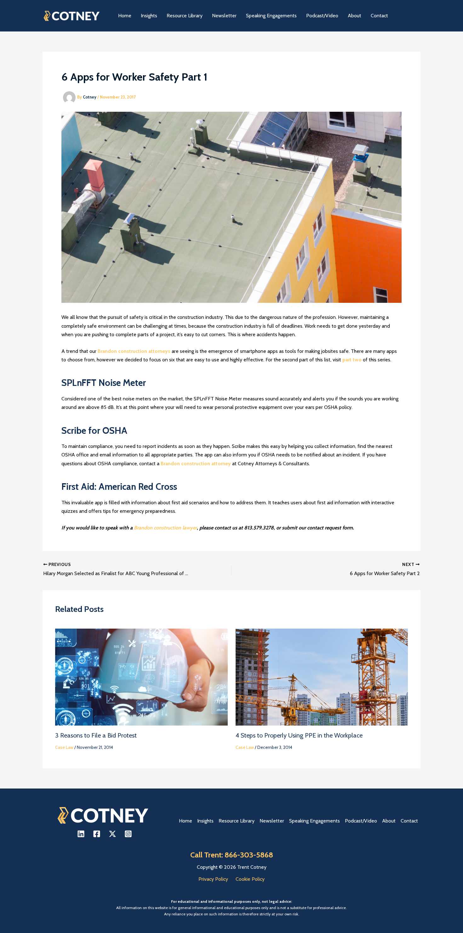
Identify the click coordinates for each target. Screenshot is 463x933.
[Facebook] (96, 834)
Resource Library (236, 821)
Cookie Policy (250, 879)
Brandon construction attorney (196, 463)
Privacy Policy (213, 879)
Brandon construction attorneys (134, 351)
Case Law (64, 747)
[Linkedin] (81, 834)
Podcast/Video (361, 821)
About (389, 821)
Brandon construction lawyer (165, 528)
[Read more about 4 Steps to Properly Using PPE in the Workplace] (322, 677)
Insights (205, 821)
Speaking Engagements (314, 821)
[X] (112, 834)
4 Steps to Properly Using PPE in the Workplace (299, 735)
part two (352, 360)
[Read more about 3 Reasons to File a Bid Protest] (141, 677)
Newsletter (272, 821)
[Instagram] (128, 834)
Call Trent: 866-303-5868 (231, 854)
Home (185, 821)
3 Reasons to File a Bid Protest (96, 735)
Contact (409, 821)
